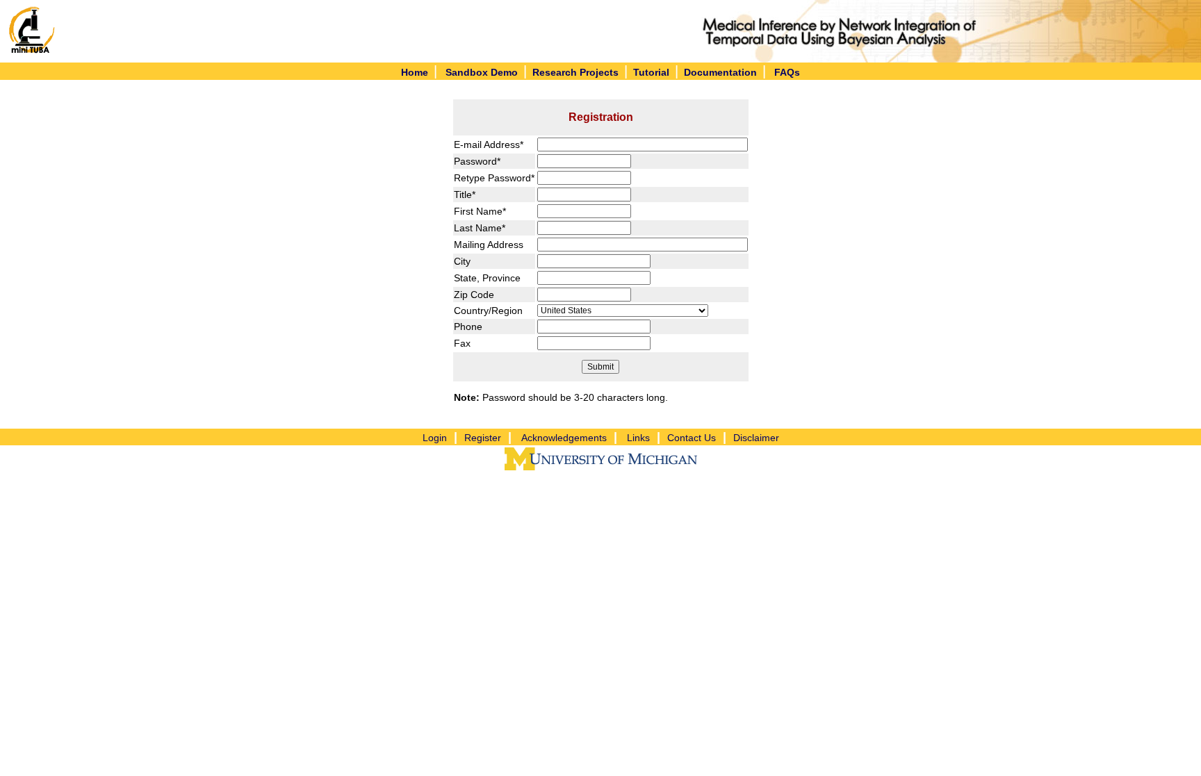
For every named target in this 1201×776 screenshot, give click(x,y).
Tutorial (651, 72)
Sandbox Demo (482, 72)
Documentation (720, 72)
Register (482, 437)
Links (638, 437)
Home (414, 72)
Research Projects (575, 72)
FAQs (787, 72)
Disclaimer (756, 437)
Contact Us (691, 437)
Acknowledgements (564, 437)
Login (435, 437)
